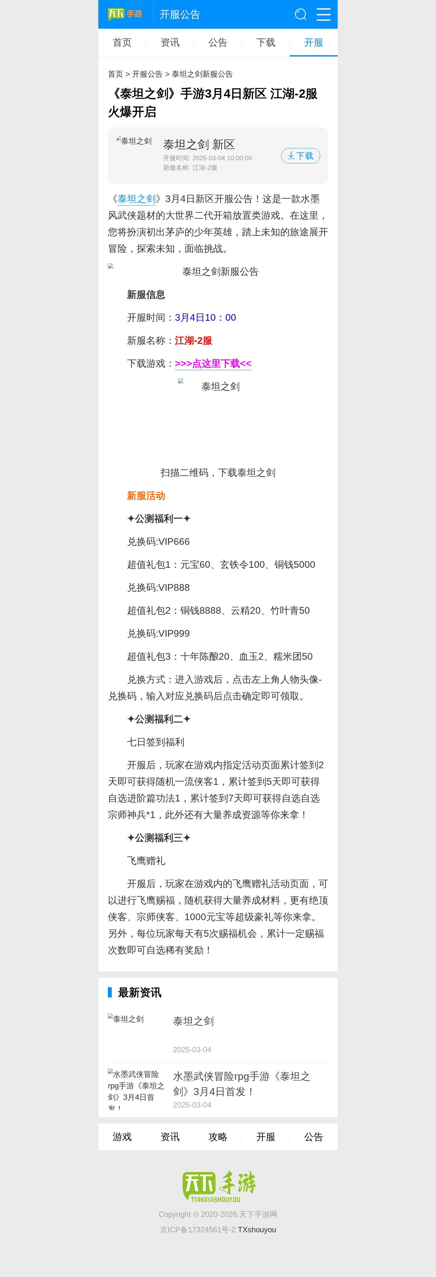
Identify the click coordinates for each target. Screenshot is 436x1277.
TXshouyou (257, 1229)
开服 (313, 42)
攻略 (218, 1136)
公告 (218, 42)
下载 (265, 42)
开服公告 (147, 74)
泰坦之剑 (136, 198)
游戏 (122, 1136)
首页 (122, 42)
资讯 (170, 42)
